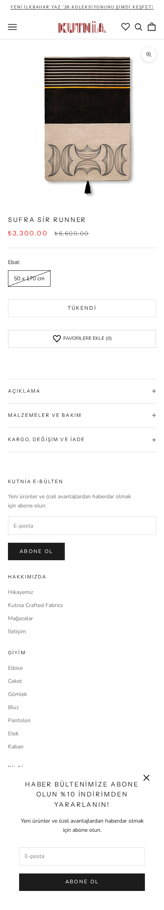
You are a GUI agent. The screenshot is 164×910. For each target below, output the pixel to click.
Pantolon (19, 720)
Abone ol (36, 551)
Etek (13, 733)
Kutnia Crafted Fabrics (35, 605)
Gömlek (17, 694)
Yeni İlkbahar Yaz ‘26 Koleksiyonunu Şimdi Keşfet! (81, 7)
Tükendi (82, 308)
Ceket (15, 681)
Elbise (15, 668)
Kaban (15, 746)
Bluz (13, 707)
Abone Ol (82, 881)
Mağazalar (20, 618)
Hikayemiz (20, 592)
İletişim (17, 631)
